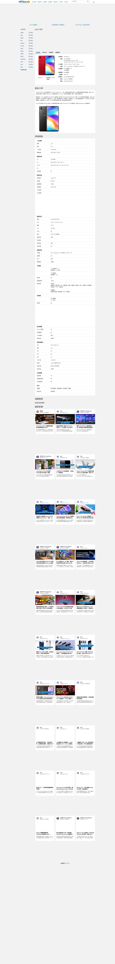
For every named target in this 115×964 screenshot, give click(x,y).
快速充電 (39, 237)
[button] (93, 2)
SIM (38, 228)
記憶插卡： (60, 76)
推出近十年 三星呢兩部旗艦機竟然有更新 (44, 788)
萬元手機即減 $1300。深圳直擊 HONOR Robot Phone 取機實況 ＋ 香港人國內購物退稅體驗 (65, 833)
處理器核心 (39, 184)
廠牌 (38, 143)
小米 (22, 67)
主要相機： (60, 68)
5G (37, 168)
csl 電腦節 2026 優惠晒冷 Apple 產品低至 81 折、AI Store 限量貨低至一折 (64, 743)
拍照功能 (39, 283)
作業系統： (60, 56)
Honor (22, 38)
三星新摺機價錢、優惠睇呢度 (57, 24)
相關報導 (58, 52)
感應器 (38, 388)
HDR (38, 258)
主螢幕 (38, 252)
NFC (38, 354)
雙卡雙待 (39, 171)
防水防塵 (39, 246)
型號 (38, 146)
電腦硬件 (47, 412)
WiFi (38, 345)
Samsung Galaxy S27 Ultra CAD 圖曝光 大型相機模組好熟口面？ (64, 652)
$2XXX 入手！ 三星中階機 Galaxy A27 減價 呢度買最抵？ (85, 788)
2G (37, 159)
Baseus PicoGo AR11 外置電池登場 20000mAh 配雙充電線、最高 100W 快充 (85, 471)
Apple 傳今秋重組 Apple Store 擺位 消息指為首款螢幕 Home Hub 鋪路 (45, 562)
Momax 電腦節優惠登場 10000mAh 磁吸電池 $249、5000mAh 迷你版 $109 (43, 833)
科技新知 (87, 412)
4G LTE (38, 165)
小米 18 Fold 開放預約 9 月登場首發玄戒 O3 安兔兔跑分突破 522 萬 (85, 562)
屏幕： (61, 66)
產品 (32, 32)
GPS (38, 351)
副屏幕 (38, 255)
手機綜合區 (88, 683)
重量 (38, 225)
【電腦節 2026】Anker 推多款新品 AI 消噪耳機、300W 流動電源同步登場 (85, 743)
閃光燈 (38, 277)
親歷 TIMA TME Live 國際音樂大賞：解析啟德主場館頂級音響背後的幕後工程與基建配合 (85, 426)
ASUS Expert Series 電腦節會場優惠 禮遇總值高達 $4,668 (44, 426)
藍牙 (38, 348)
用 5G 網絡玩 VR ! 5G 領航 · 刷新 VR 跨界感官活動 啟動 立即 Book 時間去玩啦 (65, 562)
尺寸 (38, 222)
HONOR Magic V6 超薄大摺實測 (82, 24)
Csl (66, 728)
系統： (61, 58)
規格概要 (38, 52)
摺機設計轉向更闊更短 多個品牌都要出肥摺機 (85, 697)
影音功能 (39, 338)
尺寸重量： (60, 64)
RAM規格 (39, 190)
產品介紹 (44, 52)
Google (87, 502)
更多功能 (39, 369)
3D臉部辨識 (39, 381)
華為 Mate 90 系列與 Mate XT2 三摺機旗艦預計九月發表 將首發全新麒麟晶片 (85, 607)
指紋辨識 (39, 375)
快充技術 (39, 240)
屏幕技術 (39, 261)
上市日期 (39, 149)
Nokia (22, 51)
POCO (22, 56)
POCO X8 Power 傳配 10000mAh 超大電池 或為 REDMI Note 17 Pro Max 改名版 (85, 652)
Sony (22, 61)
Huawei (22, 43)
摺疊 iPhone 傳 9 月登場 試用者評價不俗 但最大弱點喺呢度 (44, 652)
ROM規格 (39, 193)
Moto (22, 48)
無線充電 (39, 243)
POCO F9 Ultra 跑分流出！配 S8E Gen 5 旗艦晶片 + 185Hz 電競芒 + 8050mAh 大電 (64, 697)
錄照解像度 (39, 280)
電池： (61, 79)
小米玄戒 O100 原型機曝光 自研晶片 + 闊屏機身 (64, 471)
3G (37, 162)
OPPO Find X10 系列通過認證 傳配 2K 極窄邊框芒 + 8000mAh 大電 (64, 607)
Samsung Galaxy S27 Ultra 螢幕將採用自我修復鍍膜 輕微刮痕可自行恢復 (65, 517)
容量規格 (39, 187)
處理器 (38, 181)
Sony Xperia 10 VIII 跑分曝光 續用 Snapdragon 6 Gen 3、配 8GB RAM (64, 788)
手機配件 (87, 457)
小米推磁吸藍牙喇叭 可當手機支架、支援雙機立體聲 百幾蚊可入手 (44, 743)
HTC (22, 40)
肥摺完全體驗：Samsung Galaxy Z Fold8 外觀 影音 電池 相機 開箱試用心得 (44, 697)
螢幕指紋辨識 (40, 378)
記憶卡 (38, 363)
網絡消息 (67, 548)
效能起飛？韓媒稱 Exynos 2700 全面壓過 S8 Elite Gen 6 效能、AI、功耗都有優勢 (44, 517)
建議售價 (39, 152)
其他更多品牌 (24, 69)
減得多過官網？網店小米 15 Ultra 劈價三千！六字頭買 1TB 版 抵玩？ (64, 426)
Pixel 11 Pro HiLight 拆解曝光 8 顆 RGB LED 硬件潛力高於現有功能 (85, 517)
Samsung (23, 59)
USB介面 (39, 360)
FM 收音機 (39, 335)
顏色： (61, 81)
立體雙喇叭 (39, 332)
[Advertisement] (65, 41)
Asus (22, 35)
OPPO (22, 53)
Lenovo (22, 45)
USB (38, 357)
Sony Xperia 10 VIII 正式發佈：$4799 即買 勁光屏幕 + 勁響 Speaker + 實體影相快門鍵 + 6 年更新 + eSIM (45, 471)
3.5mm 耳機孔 (40, 329)
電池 (38, 234)
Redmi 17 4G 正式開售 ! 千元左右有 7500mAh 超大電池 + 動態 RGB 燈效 (85, 833)
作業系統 (39, 178)
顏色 (38, 219)
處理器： (61, 74)
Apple (22, 32)
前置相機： (60, 72)
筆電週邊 (87, 728)
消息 (30, 32)
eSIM (38, 231)
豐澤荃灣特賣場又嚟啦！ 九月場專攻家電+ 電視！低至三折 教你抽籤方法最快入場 (45, 607)
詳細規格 (51, 52)
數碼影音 (47, 728)
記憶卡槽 (39, 366)
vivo (22, 64)
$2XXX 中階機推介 (33, 24)
